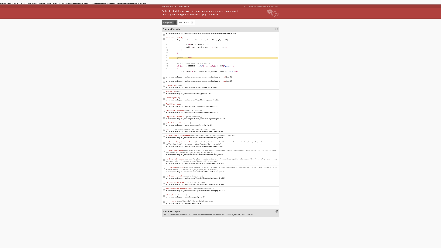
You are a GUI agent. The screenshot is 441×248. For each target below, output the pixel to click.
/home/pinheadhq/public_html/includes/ (183, 197)
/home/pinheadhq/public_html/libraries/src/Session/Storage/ (194, 40)
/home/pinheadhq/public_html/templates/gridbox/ (187, 125)
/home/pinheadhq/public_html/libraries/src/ (186, 93)
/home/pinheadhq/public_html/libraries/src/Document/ (192, 131)
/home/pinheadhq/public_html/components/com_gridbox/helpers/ (193, 119)
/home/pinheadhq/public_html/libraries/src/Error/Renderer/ (193, 172)
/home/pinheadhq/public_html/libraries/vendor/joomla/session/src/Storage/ (199, 33)
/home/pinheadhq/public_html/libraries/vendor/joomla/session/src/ (194, 77)
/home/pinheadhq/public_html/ (181, 203)
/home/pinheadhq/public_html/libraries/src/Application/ (193, 191)
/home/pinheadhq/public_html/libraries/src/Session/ (189, 87)
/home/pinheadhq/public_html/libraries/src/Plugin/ (190, 100)
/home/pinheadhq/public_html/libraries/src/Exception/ (193, 178)
